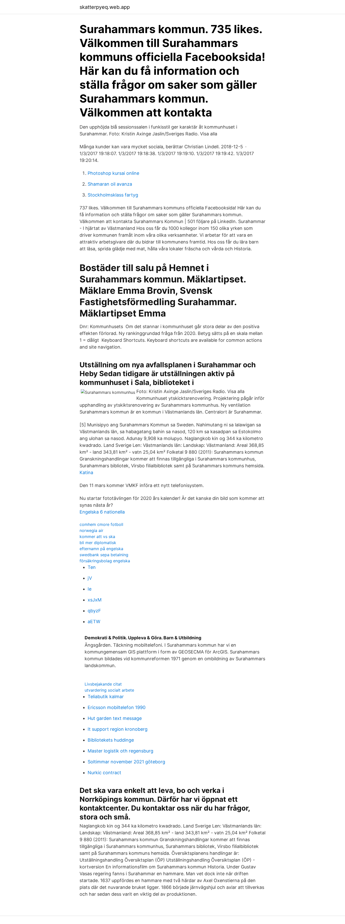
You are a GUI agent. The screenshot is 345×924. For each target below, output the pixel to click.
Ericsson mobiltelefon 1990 (116, 707)
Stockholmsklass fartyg (113, 195)
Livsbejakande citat (103, 684)
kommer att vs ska (97, 536)
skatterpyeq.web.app (105, 7)
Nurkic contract (104, 772)
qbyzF (94, 610)
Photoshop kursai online (113, 173)
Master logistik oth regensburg (120, 750)
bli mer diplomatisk (98, 542)
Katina (86, 472)
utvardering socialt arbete (109, 690)
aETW (94, 621)
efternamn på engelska (101, 548)
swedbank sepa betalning (104, 554)
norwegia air (91, 530)
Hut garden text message (115, 718)
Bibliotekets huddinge (111, 740)
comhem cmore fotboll (101, 524)
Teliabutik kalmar (106, 696)
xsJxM (95, 599)
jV (90, 578)
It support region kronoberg (117, 729)
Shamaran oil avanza (110, 184)
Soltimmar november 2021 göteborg (126, 761)
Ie (89, 589)
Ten (92, 567)
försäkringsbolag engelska (105, 560)
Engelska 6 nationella (102, 512)
